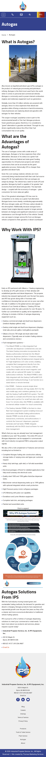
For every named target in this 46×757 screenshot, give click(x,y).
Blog (23, 706)
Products (23, 728)
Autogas (23, 739)
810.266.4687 (28, 693)
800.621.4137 (18, 693)
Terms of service (23, 717)
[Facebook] (18, 699)
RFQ (40, 15)
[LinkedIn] (23, 699)
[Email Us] (21, 15)
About (23, 743)
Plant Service (23, 736)
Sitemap (23, 714)
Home (4, 35)
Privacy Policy (23, 721)
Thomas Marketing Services (33, 754)
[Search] (29, 14)
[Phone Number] (13, 15)
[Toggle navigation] (3, 14)
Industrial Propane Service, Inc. (22, 751)
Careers (23, 710)
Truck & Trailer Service (23, 732)
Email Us (6, 647)
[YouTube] (28, 699)
